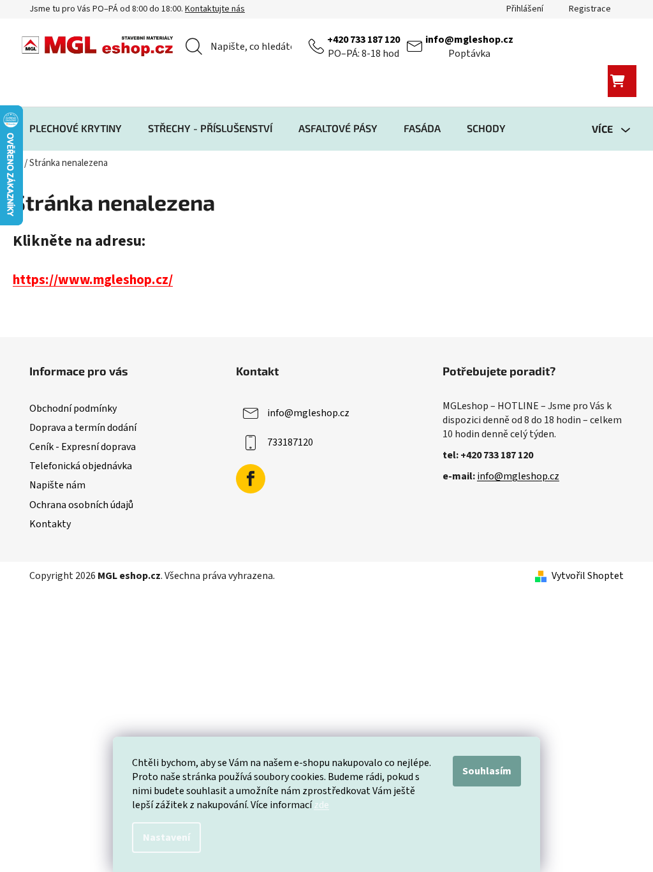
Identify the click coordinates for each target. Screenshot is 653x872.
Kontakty (50, 524)
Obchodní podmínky (73, 409)
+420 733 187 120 (363, 40)
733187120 (290, 442)
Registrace (590, 9)
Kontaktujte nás (215, 9)
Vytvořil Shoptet (588, 576)
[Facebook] (250, 478)
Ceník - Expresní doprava (82, 447)
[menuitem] (76, 128)
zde (321, 805)
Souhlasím (486, 771)
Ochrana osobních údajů (81, 505)
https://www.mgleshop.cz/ (93, 280)
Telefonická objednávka (80, 466)
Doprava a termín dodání (82, 428)
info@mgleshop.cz (469, 40)
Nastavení (166, 838)
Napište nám (57, 485)
